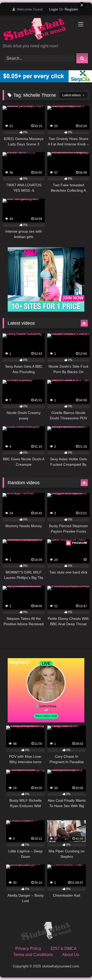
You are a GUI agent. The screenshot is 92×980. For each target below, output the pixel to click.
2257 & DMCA (63, 948)
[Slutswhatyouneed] (46, 931)
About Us (70, 954)
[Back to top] (76, 965)
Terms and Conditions (33, 954)
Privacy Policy (28, 948)
